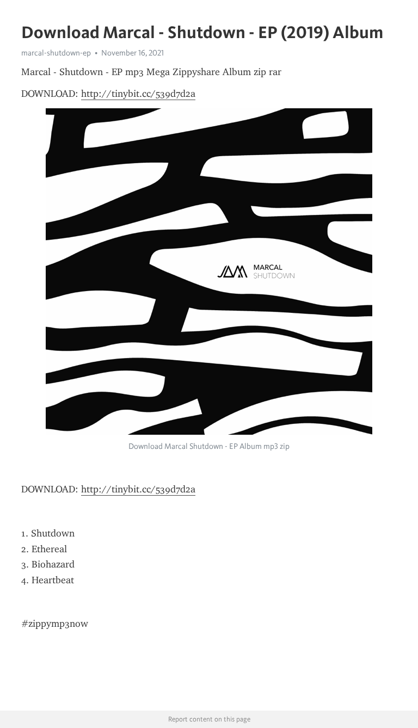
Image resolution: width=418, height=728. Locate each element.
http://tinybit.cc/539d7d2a (138, 94)
